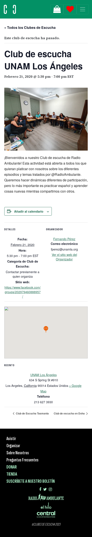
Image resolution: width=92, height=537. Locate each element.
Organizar (13, 446)
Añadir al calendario (28, 211)
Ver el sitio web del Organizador (64, 256)
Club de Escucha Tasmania (32, 413)
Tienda (11, 474)
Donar (11, 467)
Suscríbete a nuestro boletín (30, 481)
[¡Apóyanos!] (57, 9)
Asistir (11, 439)
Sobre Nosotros (17, 453)
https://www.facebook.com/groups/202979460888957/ (22, 292)
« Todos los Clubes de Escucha (30, 27)
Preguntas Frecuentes (22, 460)
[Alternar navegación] (83, 9)
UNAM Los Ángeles (43, 375)
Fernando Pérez (64, 239)
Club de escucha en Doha (69, 413)
